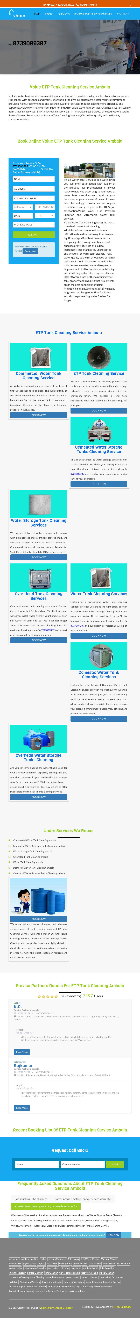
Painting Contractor (52, 1282)
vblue (19, 16)
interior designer (17, 1286)
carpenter (76, 1268)
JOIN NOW (113, 1235)
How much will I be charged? (31, 1199)
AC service (14, 1259)
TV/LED (41, 1263)
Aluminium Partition (30, 1282)
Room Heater (80, 1263)
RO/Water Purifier (90, 1259)
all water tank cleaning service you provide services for (46, 1206)
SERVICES (64, 14)
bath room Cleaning (19, 1277)
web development (103, 1286)
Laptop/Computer (57, 1259)
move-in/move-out (55, 1277)
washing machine (29, 1259)
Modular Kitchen (112, 1282)
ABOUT (49, 14)
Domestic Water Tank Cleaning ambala (33, 867)
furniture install (90, 1268)
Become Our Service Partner (49, 1291)
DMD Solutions (122, 1306)
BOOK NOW (39, 415)
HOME (36, 14)
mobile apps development (61, 1286)
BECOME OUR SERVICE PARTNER (93, 14)
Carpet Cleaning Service (21, 1291)
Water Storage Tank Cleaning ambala (32, 851)
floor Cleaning (37, 1277)
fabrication (117, 1277)
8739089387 (20, 166)
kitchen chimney (89, 1277)
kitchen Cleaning (89, 1272)
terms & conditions (75, 1291)
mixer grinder (65, 1263)
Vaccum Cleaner (109, 1259)
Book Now (30, 251)
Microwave (73, 1259)
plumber (65, 1268)
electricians (53, 1268)
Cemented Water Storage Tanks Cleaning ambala (39, 845)
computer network (36, 1286)
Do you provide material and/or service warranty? (83, 1199)
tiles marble (104, 1277)
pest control (72, 1277)
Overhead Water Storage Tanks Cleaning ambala (39, 873)
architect (13, 1282)
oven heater (15, 1263)
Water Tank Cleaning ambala (28, 862)
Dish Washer (95, 1263)
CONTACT (123, 14)
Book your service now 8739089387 (70, 5)
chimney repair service (35, 1268)
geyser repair (29, 1263)
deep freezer (109, 1263)
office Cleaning (106, 1272)
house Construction (74, 1282)
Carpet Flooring (94, 1282)
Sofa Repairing (107, 1268)
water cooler (15, 1268)
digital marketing (84, 1286)
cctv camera (123, 1263)
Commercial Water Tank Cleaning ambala (34, 840)
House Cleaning (35, 1272)
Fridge (43, 1259)
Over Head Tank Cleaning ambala (30, 856)
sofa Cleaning (51, 1272)
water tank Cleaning (69, 1272)
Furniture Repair (17, 1272)
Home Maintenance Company (57, 1307)
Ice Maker (52, 1263)
